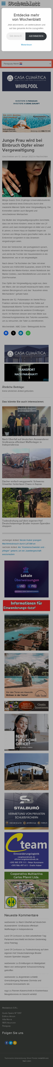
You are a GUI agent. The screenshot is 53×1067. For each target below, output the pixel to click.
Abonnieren (36, 36)
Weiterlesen (26, 45)
